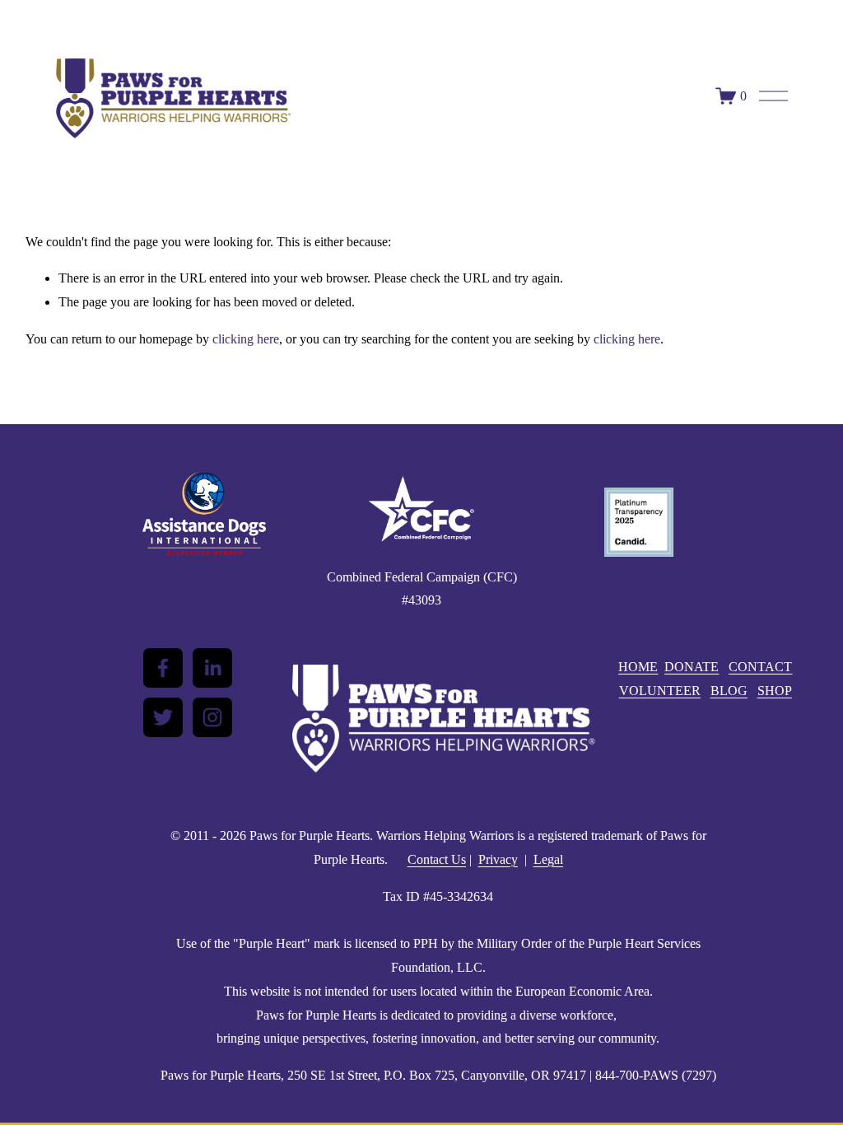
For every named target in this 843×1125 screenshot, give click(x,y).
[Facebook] (163, 668)
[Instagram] (212, 717)
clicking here (245, 339)
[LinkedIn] (212, 668)
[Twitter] (163, 717)
